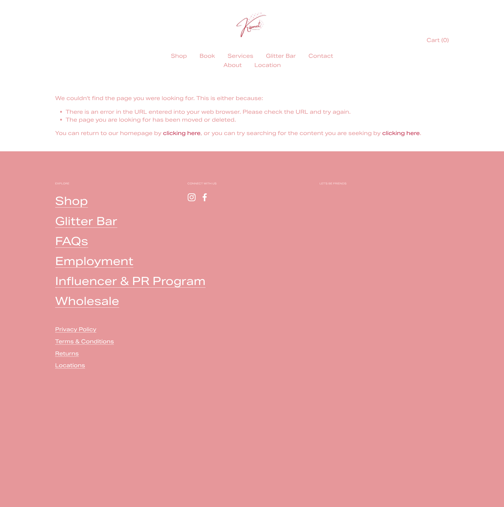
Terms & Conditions (84, 341)
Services (240, 55)
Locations (70, 365)
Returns (67, 353)
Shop (179, 55)
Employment (94, 261)
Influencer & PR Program (130, 281)
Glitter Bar (281, 55)
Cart (438, 40)
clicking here (182, 133)
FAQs (71, 241)
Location (267, 65)
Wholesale (87, 301)
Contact (320, 55)
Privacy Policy (75, 329)
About (232, 65)
